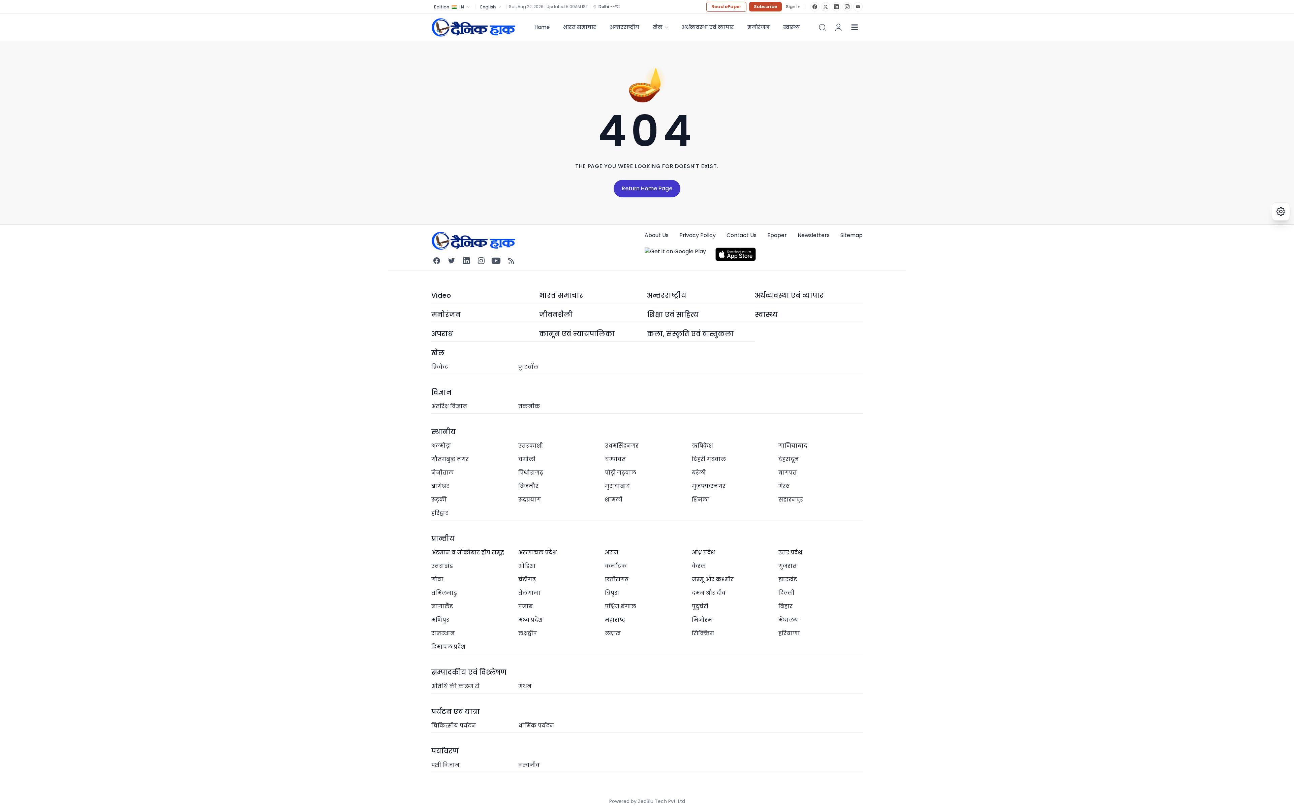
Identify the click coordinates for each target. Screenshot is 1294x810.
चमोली (526, 459)
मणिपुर (440, 620)
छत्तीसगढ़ (616, 579)
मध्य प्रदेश (530, 620)
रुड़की (439, 500)
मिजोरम (702, 620)
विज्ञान (441, 392)
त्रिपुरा (612, 593)
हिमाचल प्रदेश (448, 647)
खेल (658, 27)
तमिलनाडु (444, 593)
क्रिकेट (439, 367)
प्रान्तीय (443, 538)
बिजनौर (528, 486)
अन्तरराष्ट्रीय (624, 27)
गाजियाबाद (792, 446)
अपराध (442, 333)
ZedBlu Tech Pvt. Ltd (661, 801)
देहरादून (788, 459)
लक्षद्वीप (527, 633)
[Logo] (473, 27)
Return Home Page (647, 188)
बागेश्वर (440, 486)
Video (441, 295)
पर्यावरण (445, 751)
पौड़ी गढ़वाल (620, 473)
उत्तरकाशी (530, 446)
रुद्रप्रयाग (529, 500)
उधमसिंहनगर (622, 446)
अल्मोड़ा (441, 446)
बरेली (699, 473)
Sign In (793, 6)
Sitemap (851, 235)
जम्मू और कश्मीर (713, 579)
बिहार (785, 606)
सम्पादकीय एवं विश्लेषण (468, 672)
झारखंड (787, 579)
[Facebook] (815, 6)
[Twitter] (451, 260)
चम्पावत (615, 459)
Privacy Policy (697, 235)
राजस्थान (443, 633)
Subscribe (765, 6)
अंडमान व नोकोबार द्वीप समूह (467, 552)
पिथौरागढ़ (530, 473)
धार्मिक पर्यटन (536, 726)
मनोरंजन (758, 27)
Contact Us (742, 235)
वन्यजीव (529, 765)
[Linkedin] (466, 260)
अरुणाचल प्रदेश (537, 552)
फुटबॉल (528, 367)
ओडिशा (527, 566)
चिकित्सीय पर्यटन (453, 726)
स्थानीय (443, 431)
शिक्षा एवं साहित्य (673, 314)
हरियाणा (789, 633)
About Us (657, 235)
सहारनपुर (790, 500)
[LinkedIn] (836, 6)
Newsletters (814, 235)
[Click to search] (822, 27)
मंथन (525, 686)
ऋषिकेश (702, 446)
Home (542, 27)
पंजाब (525, 606)
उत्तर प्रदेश (790, 552)
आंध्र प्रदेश (703, 552)
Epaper (777, 235)
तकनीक (529, 406)
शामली (613, 500)
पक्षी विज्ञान (445, 765)
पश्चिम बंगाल (620, 606)
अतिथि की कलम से (455, 686)
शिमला (700, 500)
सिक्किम (703, 633)
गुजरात (787, 566)
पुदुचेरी (700, 606)
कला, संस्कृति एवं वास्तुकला (690, 333)
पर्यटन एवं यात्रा (455, 711)
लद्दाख (613, 633)
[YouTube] (858, 6)
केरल (699, 566)
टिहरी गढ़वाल (709, 459)
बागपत (787, 473)
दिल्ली (786, 593)
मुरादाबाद (617, 486)
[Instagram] (847, 6)
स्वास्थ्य (766, 314)
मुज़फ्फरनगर (709, 486)
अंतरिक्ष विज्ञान (449, 406)
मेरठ (784, 486)
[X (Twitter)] (825, 6)
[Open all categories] (854, 27)
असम (611, 552)
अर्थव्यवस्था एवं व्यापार (707, 27)
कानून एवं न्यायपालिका (577, 333)
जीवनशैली (556, 314)
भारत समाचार (579, 27)
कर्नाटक (616, 566)
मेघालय (788, 620)
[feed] (510, 260)
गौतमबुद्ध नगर (450, 459)
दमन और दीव (709, 593)
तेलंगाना (529, 593)
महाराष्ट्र (615, 620)
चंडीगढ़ (527, 579)
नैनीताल (442, 473)
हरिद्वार (439, 513)
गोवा (437, 579)
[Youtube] (496, 260)
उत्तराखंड (442, 566)
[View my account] (838, 27)
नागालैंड (442, 606)
